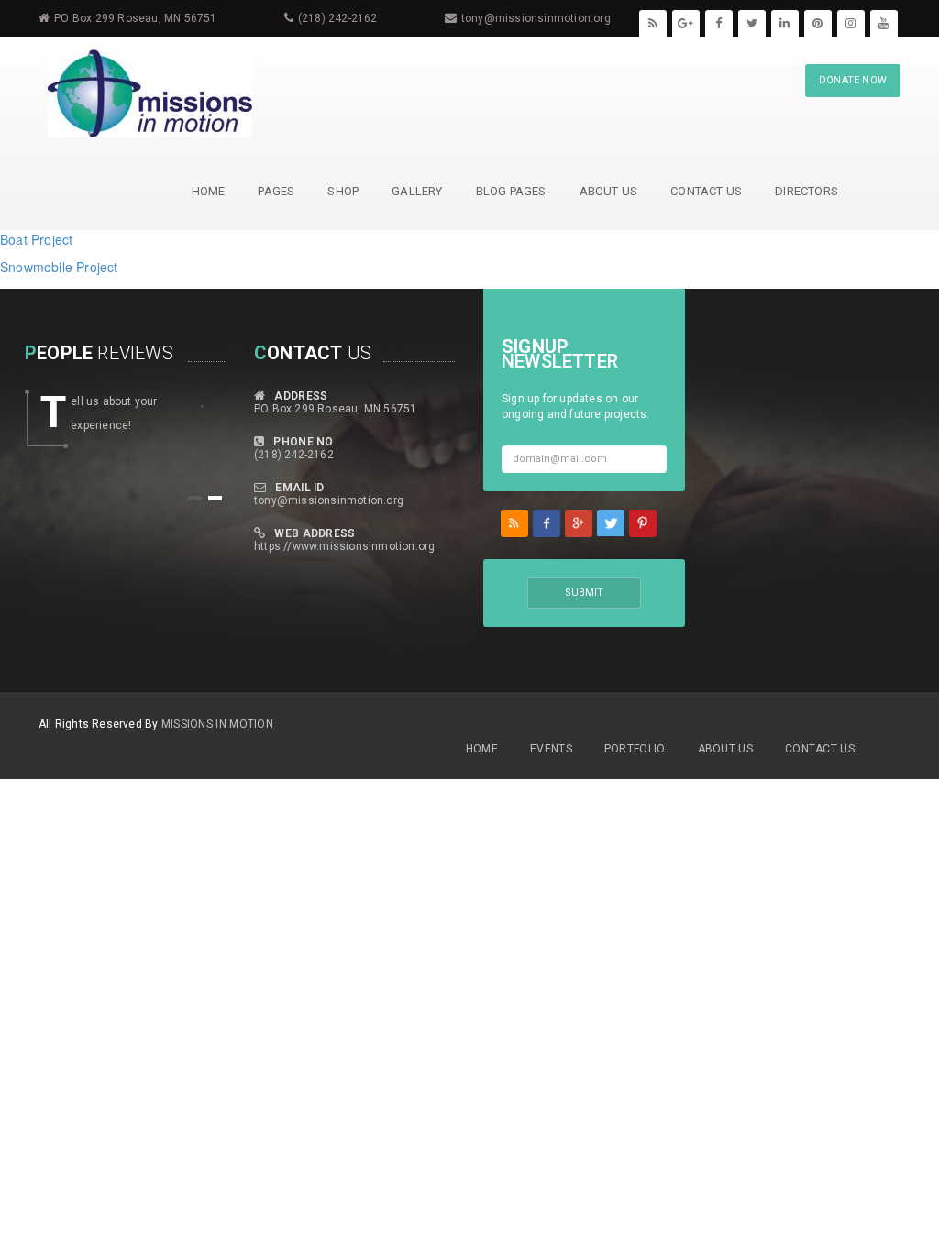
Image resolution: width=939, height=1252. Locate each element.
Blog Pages (511, 191)
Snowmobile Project (59, 267)
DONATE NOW (853, 80)
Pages (276, 191)
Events (551, 748)
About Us (609, 191)
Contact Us (706, 191)
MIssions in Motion (217, 724)
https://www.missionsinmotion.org (344, 546)
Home (482, 748)
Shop (343, 191)
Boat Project (36, 239)
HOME (209, 191)
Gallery (417, 191)
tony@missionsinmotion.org (536, 18)
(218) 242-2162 (338, 18)
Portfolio (635, 748)
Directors (806, 191)
